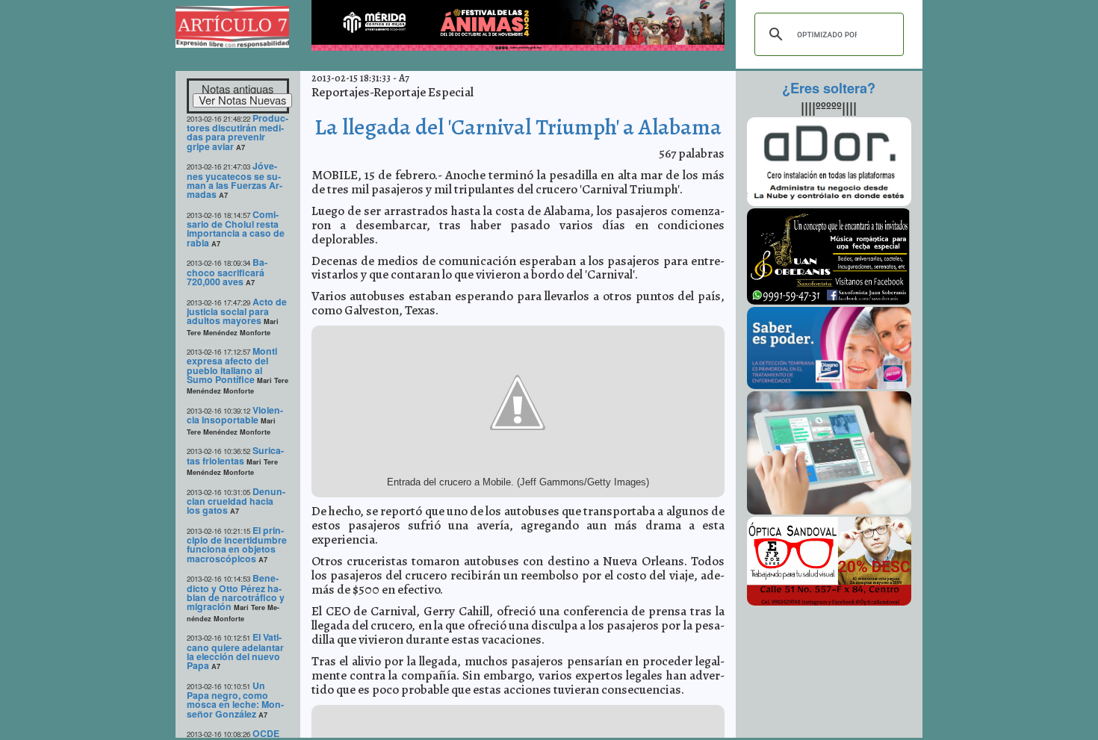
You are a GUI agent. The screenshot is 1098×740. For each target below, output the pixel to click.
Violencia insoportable (235, 414)
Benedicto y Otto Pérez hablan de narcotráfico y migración (236, 592)
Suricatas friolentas (235, 455)
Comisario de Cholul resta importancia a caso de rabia (236, 228)
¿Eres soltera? (828, 88)
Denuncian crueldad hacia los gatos (236, 501)
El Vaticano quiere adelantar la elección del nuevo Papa (235, 651)
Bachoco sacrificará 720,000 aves (227, 271)
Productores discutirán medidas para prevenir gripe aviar (237, 132)
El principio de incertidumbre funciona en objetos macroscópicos (237, 544)
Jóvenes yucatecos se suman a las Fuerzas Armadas (234, 180)
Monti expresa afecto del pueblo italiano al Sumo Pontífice (232, 365)
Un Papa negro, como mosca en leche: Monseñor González (235, 700)
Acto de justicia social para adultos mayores (237, 311)
